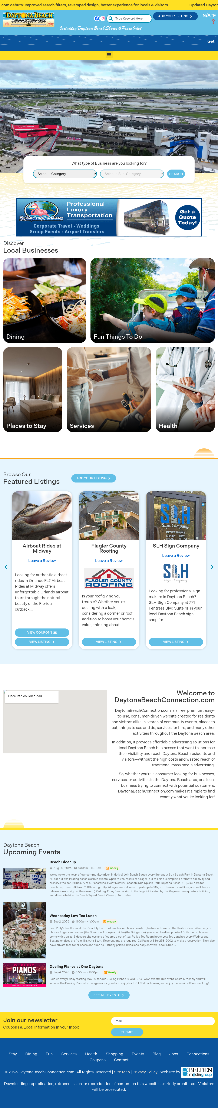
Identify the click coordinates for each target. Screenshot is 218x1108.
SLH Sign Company (109, 546)
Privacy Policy (145, 1072)
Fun (49, 1054)
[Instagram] (102, 18)
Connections (197, 1054)
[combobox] (129, 18)
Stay (13, 1054)
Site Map (122, 1072)
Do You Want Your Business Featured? (175, 548)
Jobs (173, 1054)
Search (176, 174)
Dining (31, 1054)
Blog (157, 1054)
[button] (109, 54)
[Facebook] (97, 18)
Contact (121, 1060)
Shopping (114, 1054)
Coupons (98, 1060)
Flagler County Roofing (42, 548)
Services (69, 1054)
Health (91, 1054)
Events (138, 1054)
